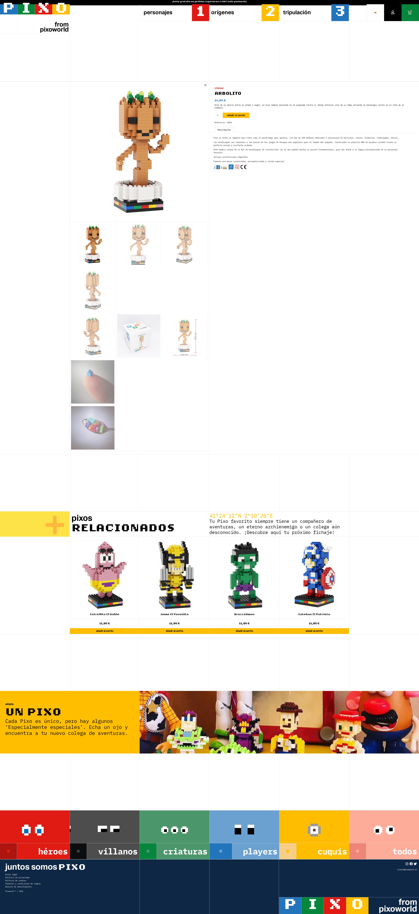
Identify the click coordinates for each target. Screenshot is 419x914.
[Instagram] (407, 863)
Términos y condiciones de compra (22, 883)
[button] (205, 85)
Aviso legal (11, 874)
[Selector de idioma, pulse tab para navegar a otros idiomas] (375, 12)
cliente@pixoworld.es (407, 869)
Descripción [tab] (224, 129)
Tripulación (297, 12)
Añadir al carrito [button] (104, 631)
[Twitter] (415, 863)
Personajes (158, 12)
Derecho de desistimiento (18, 886)
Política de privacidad (17, 877)
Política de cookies (15, 880)
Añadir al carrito (236, 115)
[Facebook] (411, 863)
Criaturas (219, 88)
